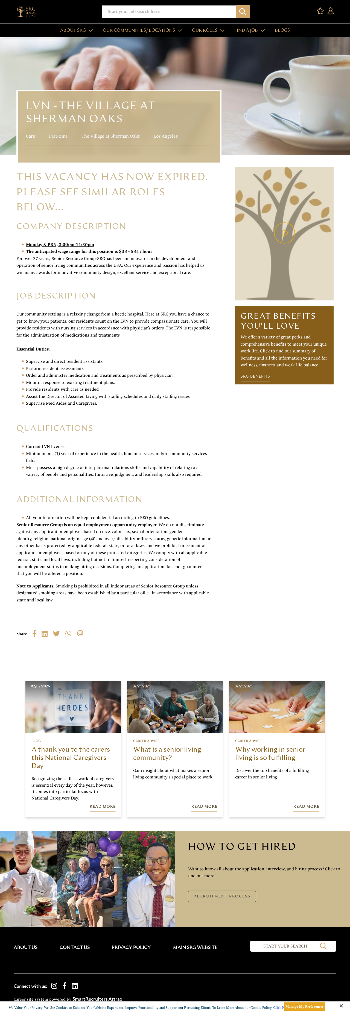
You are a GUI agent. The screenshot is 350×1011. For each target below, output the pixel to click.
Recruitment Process (222, 896)
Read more (103, 807)
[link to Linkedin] (74, 986)
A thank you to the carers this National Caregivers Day (70, 757)
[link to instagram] (54, 986)
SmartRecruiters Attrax (97, 999)
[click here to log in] (331, 11)
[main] (175, 1006)
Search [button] (243, 11)
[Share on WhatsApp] (71, 633)
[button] (89, 30)
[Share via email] (83, 633)
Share (21, 634)
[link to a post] (73, 707)
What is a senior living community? (167, 753)
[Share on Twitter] (59, 633)
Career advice (146, 741)
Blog (36, 741)
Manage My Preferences (304, 1006)
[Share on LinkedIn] (47, 633)
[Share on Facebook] (37, 633)
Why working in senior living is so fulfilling (270, 753)
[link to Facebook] (64, 986)
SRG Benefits (255, 376)
